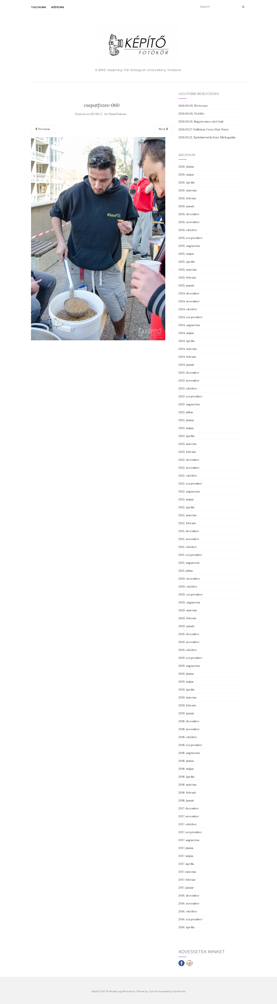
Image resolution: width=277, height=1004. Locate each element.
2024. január (186, 364)
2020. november (189, 578)
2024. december (189, 293)
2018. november (189, 729)
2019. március (187, 697)
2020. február (187, 618)
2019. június (186, 673)
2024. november (189, 301)
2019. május (186, 681)
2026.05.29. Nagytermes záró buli (200, 121)
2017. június (185, 848)
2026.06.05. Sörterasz (193, 105)
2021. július (185, 570)
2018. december (188, 721)
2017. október (187, 824)
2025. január (186, 285)
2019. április (186, 689)
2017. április (186, 864)
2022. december (188, 460)
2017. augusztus (188, 840)
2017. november (188, 816)
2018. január (186, 800)
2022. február (187, 523)
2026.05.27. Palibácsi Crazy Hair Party (203, 129)
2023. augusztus (189, 404)
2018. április (186, 776)
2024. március (187, 349)
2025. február (187, 277)
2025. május (186, 254)
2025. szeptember (190, 238)
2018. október (187, 737)
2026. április (186, 182)
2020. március (187, 610)
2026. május (186, 174)
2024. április (186, 341)
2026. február (187, 198)
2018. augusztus (189, 753)
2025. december (189, 214)
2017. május (185, 856)
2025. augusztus (189, 246)
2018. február (187, 792)
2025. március (187, 269)
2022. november (189, 467)
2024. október (187, 309)
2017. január (186, 887)
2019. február (187, 705)
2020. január (186, 626)
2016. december (188, 895)
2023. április (186, 436)
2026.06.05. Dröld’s (191, 113)
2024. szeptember (190, 317)
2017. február (187, 879)
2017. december (188, 808)
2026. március (187, 190)
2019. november (189, 642)
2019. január (186, 713)
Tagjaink (38, 7)
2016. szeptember (190, 919)
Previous (43, 129)
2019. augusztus (189, 666)
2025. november (189, 222)
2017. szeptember (190, 832)
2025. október (187, 230)
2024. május (186, 333)
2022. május (186, 499)
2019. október (187, 650)
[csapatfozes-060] (98, 238)
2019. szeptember (190, 658)
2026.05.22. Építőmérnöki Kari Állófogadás (206, 137)
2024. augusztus (189, 325)
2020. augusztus (189, 602)
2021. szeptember (190, 555)
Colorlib (153, 991)
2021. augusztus (189, 563)
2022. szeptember (190, 483)
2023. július (185, 412)
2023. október (187, 388)
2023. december (188, 372)
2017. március (187, 872)
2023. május (186, 428)
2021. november (188, 539)
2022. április (186, 507)
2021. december (188, 531)
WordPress (179, 991)
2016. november (189, 903)
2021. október (187, 547)
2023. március (187, 444)
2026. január (186, 206)
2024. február (187, 357)
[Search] (243, 7)
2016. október (187, 911)
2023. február (187, 452)
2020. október (188, 586)
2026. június (186, 166)
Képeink (57, 7)
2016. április (186, 927)
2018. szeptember (190, 745)
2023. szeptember (190, 396)
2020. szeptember (190, 594)
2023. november (189, 380)
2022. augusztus (189, 491)
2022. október (187, 475)
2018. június (186, 761)
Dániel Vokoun (117, 114)
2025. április (186, 261)
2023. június (186, 420)
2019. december (188, 634)
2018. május (186, 769)
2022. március (187, 515)
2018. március (187, 784)
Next (162, 129)
